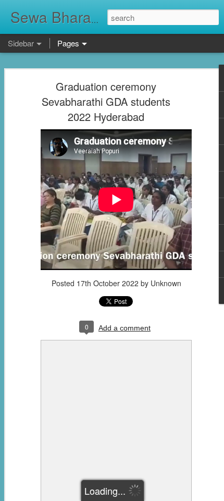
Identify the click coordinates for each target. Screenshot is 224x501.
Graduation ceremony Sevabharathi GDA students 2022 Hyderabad (106, 101)
